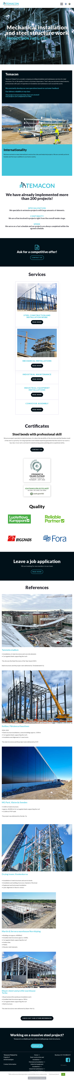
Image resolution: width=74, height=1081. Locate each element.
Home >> (37, 1055)
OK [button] (63, 1074)
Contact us (37, 1046)
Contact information (10, 1064)
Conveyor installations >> (37, 1071)
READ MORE (37, 322)
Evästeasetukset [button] (54, 1074)
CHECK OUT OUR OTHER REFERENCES (37, 1018)
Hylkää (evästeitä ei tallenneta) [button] (37, 1078)
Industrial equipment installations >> (37, 1065)
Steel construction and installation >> (37, 1058)
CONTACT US (37, 257)
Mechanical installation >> (37, 1062)
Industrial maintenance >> (37, 1069)
